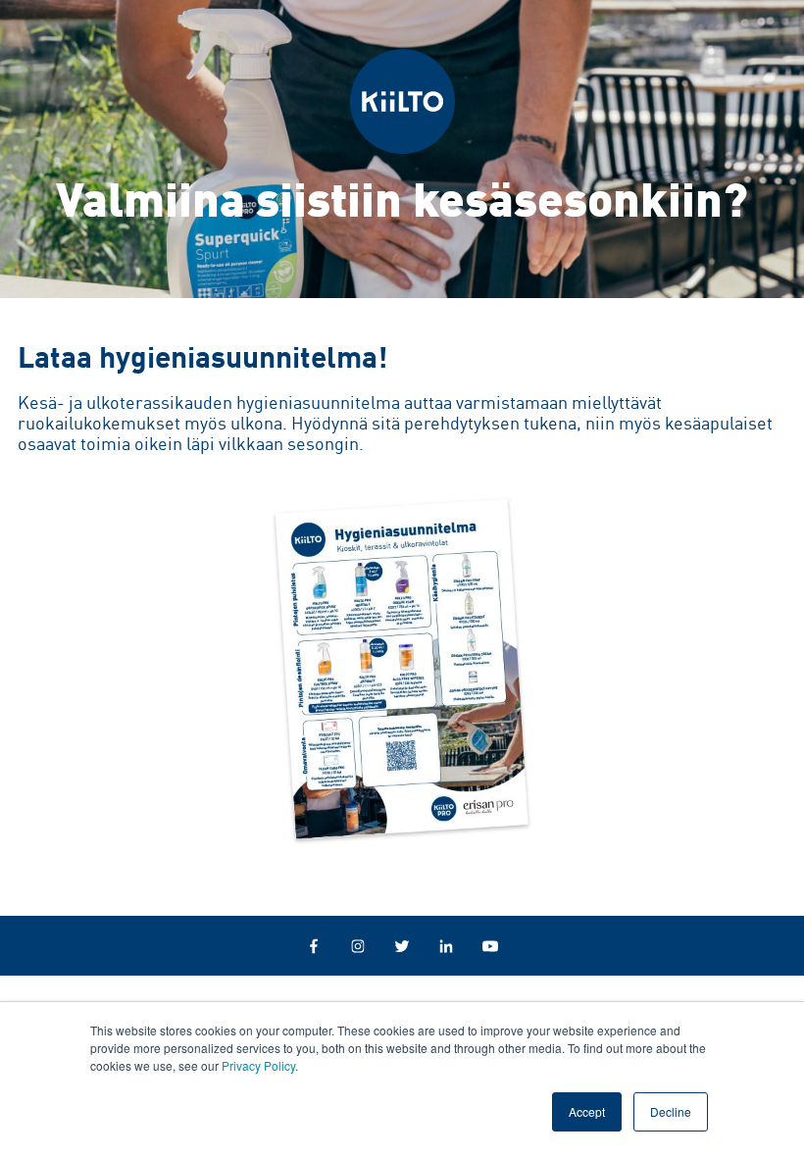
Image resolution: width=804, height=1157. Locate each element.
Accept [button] (587, 1111)
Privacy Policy (258, 1065)
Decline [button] (670, 1111)
